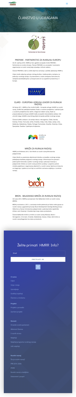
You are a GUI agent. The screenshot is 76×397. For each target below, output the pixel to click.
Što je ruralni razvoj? (18, 359)
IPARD (13, 368)
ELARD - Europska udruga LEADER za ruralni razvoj (38, 103)
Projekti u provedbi (17, 307)
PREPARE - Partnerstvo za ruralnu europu (38, 59)
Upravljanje (15, 289)
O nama (14, 277)
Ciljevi (13, 281)
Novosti (13, 321)
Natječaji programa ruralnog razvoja (23, 342)
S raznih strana (16, 333)
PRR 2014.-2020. (16, 364)
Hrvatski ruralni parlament (20, 325)
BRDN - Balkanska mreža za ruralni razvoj (38, 195)
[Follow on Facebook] (38, 267)
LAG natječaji (15, 346)
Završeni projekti (16, 312)
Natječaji (14, 338)
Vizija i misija (15, 285)
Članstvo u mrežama (18, 298)
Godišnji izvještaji (17, 294)
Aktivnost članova (17, 329)
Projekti (13, 304)
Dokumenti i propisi (17, 376)
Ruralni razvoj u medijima (19, 372)
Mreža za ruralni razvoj (38, 148)
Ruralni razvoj (16, 356)
